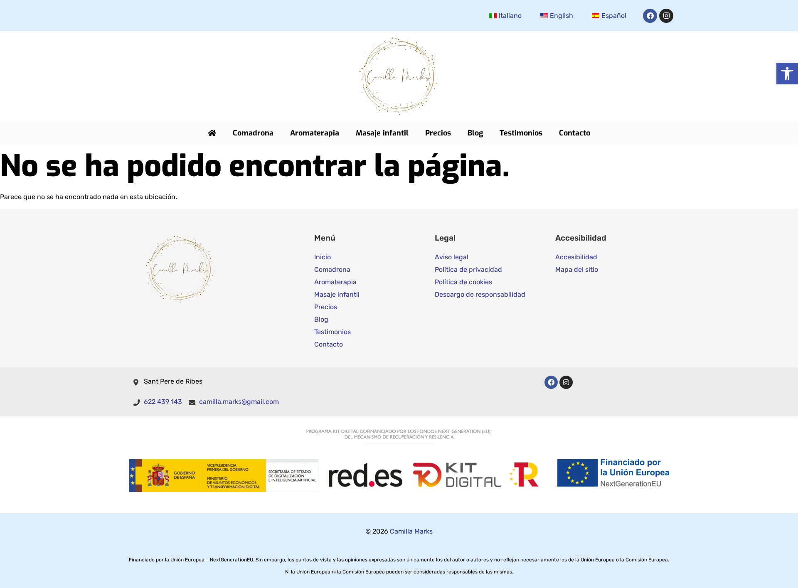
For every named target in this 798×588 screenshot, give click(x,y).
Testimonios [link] (521, 133)
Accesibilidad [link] (576, 257)
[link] (787, 73)
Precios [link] (438, 133)
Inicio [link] (322, 257)
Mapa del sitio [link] (576, 269)
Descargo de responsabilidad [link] (480, 294)
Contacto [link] (574, 133)
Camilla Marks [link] (411, 531)
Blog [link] (475, 133)
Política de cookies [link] (463, 282)
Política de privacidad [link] (468, 269)
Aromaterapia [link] (314, 133)
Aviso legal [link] (451, 257)
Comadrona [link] (253, 133)
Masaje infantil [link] (382, 133)
